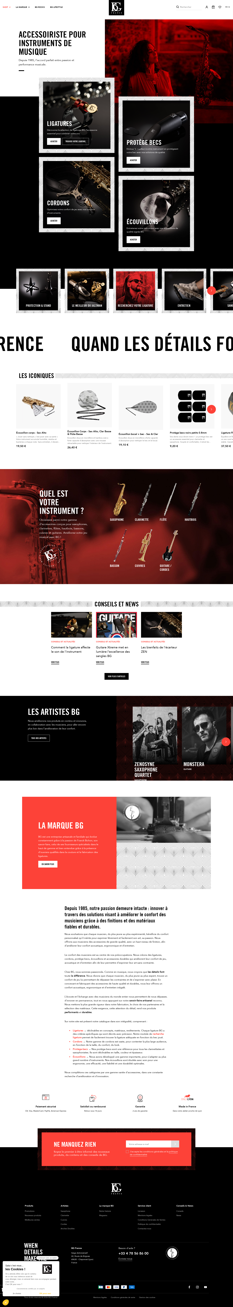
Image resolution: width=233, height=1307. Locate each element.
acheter (133, 160)
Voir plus (55, 662)
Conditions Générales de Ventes (151, 1220)
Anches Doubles (68, 1228)
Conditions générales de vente (123, 1297)
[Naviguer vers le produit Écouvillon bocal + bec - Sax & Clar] (141, 408)
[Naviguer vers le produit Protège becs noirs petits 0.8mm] (192, 406)
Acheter (53, 141)
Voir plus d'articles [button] (116, 676)
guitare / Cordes (165, 568)
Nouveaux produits (33, 1215)
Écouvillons (79, 1057)
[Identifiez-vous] (207, 7)
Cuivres (140, 566)
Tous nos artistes (38, 738)
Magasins (103, 1215)
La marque (21, 7)
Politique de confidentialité (149, 1224)
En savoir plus (48, 864)
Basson (114, 566)
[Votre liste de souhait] (220, 7)
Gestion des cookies (147, 1297)
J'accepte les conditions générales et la (154, 1153)
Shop (5, 7)
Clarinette (142, 520)
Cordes (64, 1224)
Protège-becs (80, 1049)
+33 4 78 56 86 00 (133, 1253)
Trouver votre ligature (75, 141)
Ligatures (78, 1030)
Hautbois (190, 520)
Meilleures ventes (32, 1220)
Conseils (179, 1211)
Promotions (29, 1211)
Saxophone (117, 520)
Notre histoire (105, 1211)
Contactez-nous (144, 1228)
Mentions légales (145, 1215)
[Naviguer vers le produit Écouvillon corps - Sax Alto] (38, 406)
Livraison (141, 1211)
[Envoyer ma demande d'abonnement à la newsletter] (175, 1143)
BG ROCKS (40, 7)
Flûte (163, 520)
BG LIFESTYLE (56, 7)
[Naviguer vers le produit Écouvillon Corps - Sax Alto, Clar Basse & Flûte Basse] (90, 405)
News (178, 1215)
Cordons (77, 1041)
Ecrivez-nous (125, 1258)
